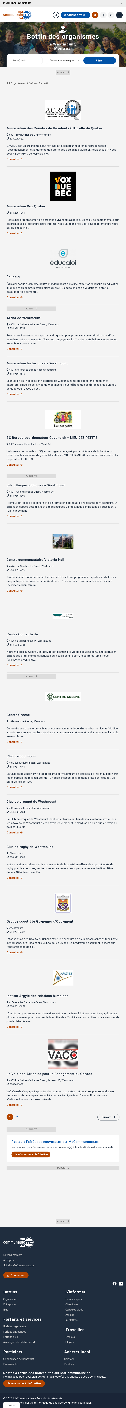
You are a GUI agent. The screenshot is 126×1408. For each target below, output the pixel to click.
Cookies (11, 1405)
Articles (69, 1314)
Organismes (10, 1299)
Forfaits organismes (15, 1326)
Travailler (74, 1330)
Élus (5, 1309)
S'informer (75, 1292)
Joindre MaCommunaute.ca (18, 1265)
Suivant (107, 1117)
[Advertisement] (63, 1193)
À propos (8, 1260)
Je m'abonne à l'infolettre (31, 1154)
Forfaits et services (22, 1319)
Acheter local (77, 1352)
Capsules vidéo (74, 1309)
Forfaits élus (10, 1336)
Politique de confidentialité (20, 1402)
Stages (69, 1342)
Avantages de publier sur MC (19, 1342)
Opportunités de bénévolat (18, 1359)
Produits (69, 1364)
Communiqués (73, 1299)
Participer (13, 1352)
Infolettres (71, 1320)
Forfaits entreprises (14, 1331)
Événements (10, 1364)
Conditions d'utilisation (77, 1402)
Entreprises (10, 1304)
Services (69, 1359)
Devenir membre (12, 1255)
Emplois (70, 1336)
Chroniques (71, 1304)
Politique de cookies (50, 1402)
